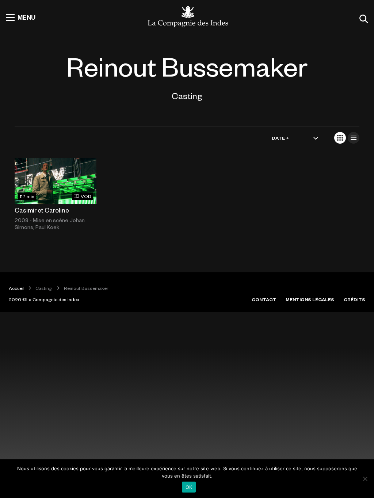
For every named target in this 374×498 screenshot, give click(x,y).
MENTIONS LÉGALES (310, 299)
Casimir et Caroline (42, 210)
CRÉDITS (354, 299)
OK (189, 487)
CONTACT (264, 299)
